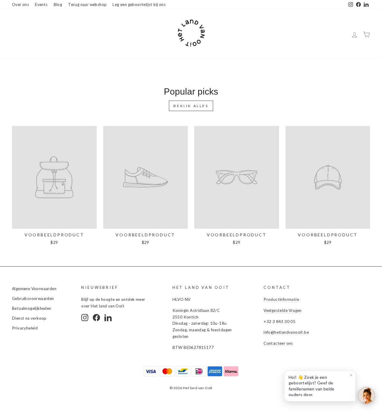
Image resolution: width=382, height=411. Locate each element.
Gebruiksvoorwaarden (33, 298)
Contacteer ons (278, 343)
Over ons (20, 4)
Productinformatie (281, 299)
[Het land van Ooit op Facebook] (96, 317)
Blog (58, 4)
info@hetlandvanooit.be (286, 332)
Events (41, 4)
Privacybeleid (25, 328)
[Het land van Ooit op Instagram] (84, 317)
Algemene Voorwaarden (34, 288)
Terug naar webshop (87, 4)
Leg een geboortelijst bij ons (139, 4)
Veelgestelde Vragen (283, 310)
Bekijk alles (190, 106)
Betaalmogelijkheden (31, 308)
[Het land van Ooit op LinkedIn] (108, 317)
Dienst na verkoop (29, 318)
